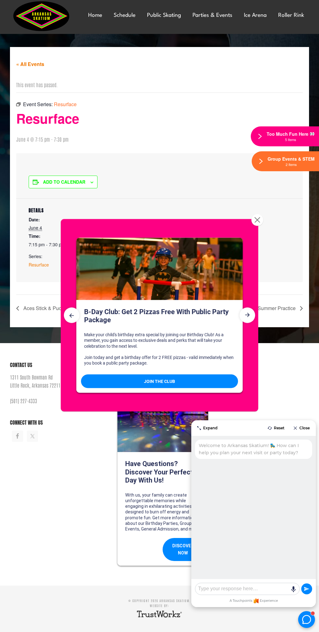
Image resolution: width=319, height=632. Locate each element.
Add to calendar (64, 182)
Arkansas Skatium (44, 16)
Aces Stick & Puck (43, 308)
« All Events (30, 64)
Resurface (39, 265)
